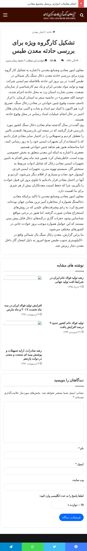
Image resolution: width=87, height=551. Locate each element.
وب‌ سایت (78, 480)
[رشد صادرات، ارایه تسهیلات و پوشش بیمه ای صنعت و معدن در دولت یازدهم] (22, 333)
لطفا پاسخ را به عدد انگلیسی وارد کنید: (61, 495)
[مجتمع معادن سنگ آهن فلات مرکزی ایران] (59, 15)
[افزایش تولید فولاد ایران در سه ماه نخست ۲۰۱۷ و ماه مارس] (22, 288)
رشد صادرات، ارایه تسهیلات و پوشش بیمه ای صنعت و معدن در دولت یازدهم (24, 354)
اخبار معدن (38, 32)
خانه (50, 32)
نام (81, 448)
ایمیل (79, 464)
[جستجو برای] (82, 16)
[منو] (5, 16)
